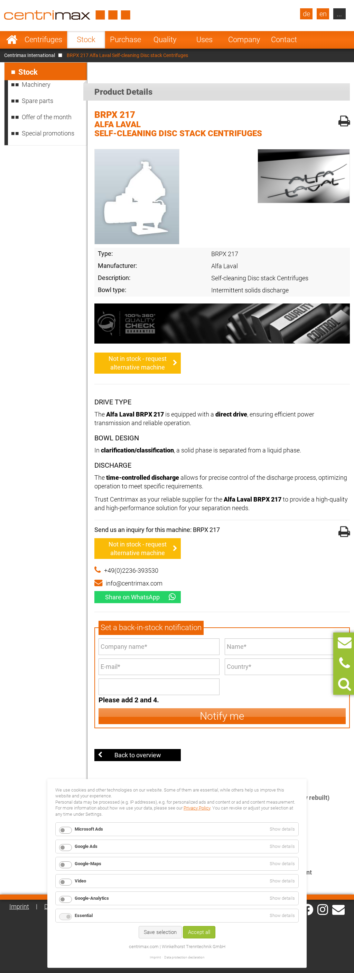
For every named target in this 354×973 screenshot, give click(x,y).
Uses (204, 39)
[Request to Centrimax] (345, 643)
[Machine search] (344, 684)
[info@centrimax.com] (338, 909)
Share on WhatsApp (132, 597)
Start (12, 39)
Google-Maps (88, 863)
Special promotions (48, 133)
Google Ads (86, 846)
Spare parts (37, 100)
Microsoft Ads (89, 829)
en (323, 14)
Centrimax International (29, 55)
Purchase (125, 39)
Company (244, 39)
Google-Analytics (92, 898)
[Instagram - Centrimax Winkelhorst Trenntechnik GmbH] (322, 909)
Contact (284, 39)
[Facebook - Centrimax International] (307, 909)
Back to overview (137, 755)
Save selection (160, 932)
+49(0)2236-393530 (131, 570)
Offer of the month (47, 117)
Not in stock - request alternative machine (138, 363)
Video (80, 880)
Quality (164, 39)
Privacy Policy (197, 808)
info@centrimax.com (134, 583)
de (306, 14)
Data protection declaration (184, 957)
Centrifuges (43, 39)
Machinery (36, 84)
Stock (86, 39)
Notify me (222, 716)
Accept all (199, 932)
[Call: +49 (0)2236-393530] (344, 663)
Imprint (19, 906)
